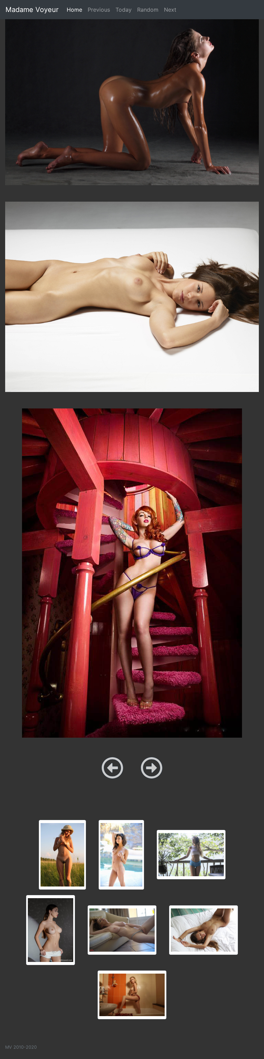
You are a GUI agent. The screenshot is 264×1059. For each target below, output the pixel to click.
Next (170, 9)
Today (124, 9)
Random (147, 9)
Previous (99, 9)
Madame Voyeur (32, 9)
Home (76, 9)
